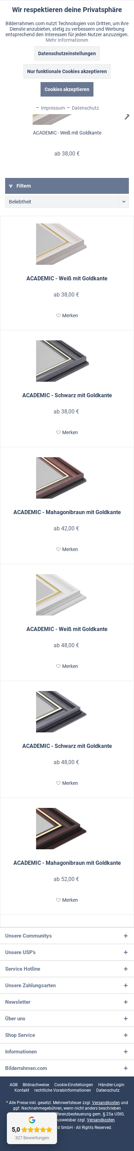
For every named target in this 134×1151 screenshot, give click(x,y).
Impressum (52, 108)
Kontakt (21, 1090)
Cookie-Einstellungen (73, 1084)
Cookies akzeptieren (67, 89)
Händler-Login (111, 1084)
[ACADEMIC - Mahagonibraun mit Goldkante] (67, 478)
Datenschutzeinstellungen (67, 53)
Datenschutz (108, 1090)
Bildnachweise (36, 1084)
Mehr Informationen (67, 40)
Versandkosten (106, 1102)
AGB (14, 1084)
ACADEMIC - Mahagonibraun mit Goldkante (67, 512)
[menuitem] (14, 1085)
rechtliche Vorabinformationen (62, 1090)
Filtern (23, 186)
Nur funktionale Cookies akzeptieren (67, 71)
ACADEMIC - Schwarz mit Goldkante (67, 395)
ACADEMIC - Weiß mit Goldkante (67, 133)
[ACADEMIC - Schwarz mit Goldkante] (67, 361)
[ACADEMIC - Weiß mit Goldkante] (67, 244)
